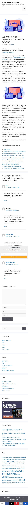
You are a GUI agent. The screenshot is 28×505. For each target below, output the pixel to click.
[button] (14, 247)
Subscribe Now (14, 256)
